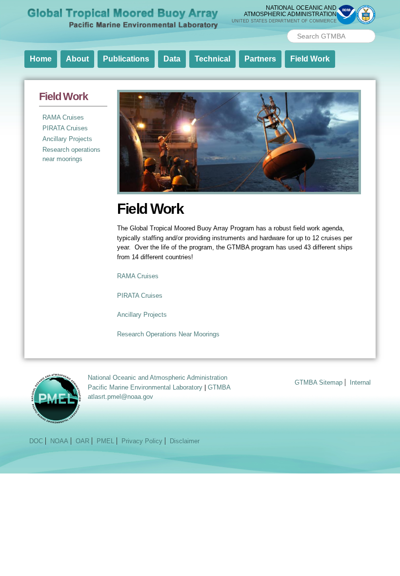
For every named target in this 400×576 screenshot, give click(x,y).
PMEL (105, 441)
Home (41, 59)
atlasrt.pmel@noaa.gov (120, 396)
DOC (36, 441)
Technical (212, 59)
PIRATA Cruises (65, 128)
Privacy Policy (141, 441)
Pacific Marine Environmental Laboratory (145, 387)
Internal (360, 382)
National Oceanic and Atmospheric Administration (157, 377)
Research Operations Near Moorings (168, 334)
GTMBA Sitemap (318, 382)
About (77, 59)
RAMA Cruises (63, 117)
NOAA (59, 441)
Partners (260, 59)
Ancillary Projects (67, 139)
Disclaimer (185, 441)
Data (171, 59)
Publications (126, 59)
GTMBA (219, 387)
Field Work (310, 59)
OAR (82, 441)
